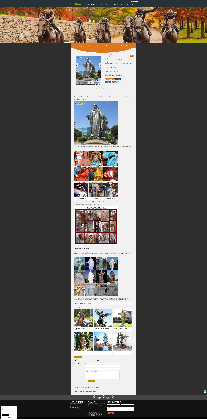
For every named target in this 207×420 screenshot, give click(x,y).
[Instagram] (113, 82)
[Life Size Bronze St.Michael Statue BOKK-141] (103, 318)
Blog (121, 4)
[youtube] (108, 82)
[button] (9, 417)
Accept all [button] (6, 415)
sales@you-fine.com (104, 360)
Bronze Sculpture (85, 54)
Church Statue (100, 54)
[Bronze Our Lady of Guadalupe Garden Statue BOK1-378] (103, 341)
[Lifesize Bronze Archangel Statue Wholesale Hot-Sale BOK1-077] (122, 341)
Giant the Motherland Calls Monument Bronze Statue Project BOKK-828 (87, 387)
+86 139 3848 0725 (75, 407)
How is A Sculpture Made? (92, 412)
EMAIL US (118, 79)
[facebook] (106, 82)
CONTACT (134, 4)
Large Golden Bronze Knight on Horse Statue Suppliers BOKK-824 (86, 391)
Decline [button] (13, 415)
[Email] (117, 82)
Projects (114, 4)
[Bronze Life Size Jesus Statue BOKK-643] (122, 318)
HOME (87, 4)
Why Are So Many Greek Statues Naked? (95, 415)
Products (93, 4)
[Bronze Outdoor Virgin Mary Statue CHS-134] (83, 341)
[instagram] (108, 397)
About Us (107, 4)
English (133, 1)
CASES (100, 4)
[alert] (9, 412)
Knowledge (128, 4)
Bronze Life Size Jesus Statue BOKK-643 (121, 328)
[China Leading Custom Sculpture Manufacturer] (75, 4)
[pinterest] (112, 397)
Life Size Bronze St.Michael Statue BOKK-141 (102, 328)
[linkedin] (110, 82)
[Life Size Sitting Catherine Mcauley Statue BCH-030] (83, 318)
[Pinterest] (115, 82)
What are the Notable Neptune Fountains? (95, 413)
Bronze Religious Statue (93, 54)
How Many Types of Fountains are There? (95, 414)
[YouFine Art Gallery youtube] (70, 412)
